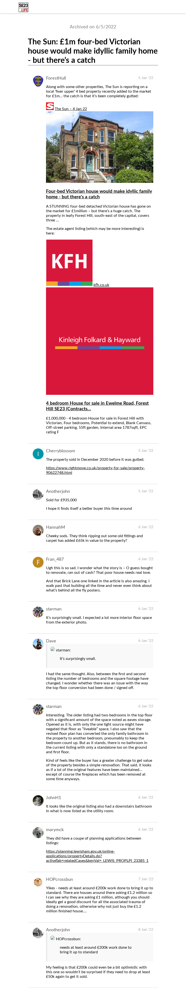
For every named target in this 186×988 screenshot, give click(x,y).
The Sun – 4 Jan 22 (71, 109)
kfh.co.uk (101, 285)
